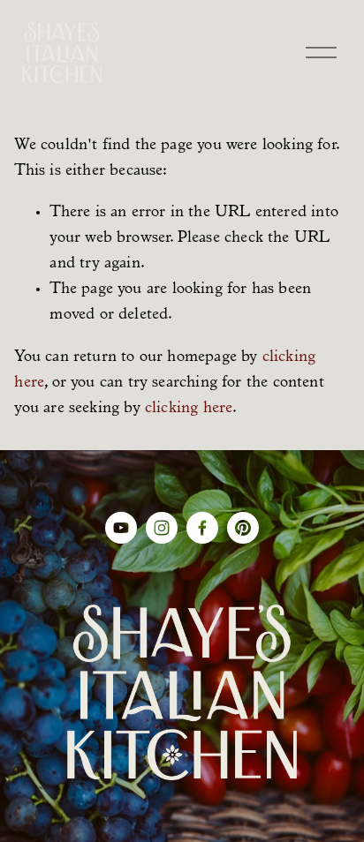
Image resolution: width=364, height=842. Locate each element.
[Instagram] (162, 528)
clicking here (188, 409)
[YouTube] (121, 528)
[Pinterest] (243, 528)
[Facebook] (202, 528)
